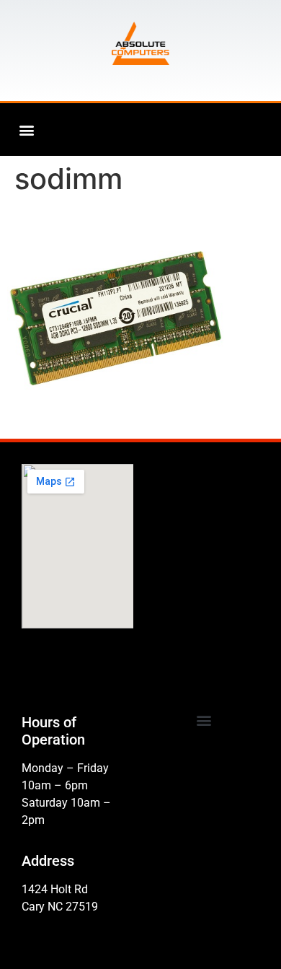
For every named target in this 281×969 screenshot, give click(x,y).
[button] (26, 129)
